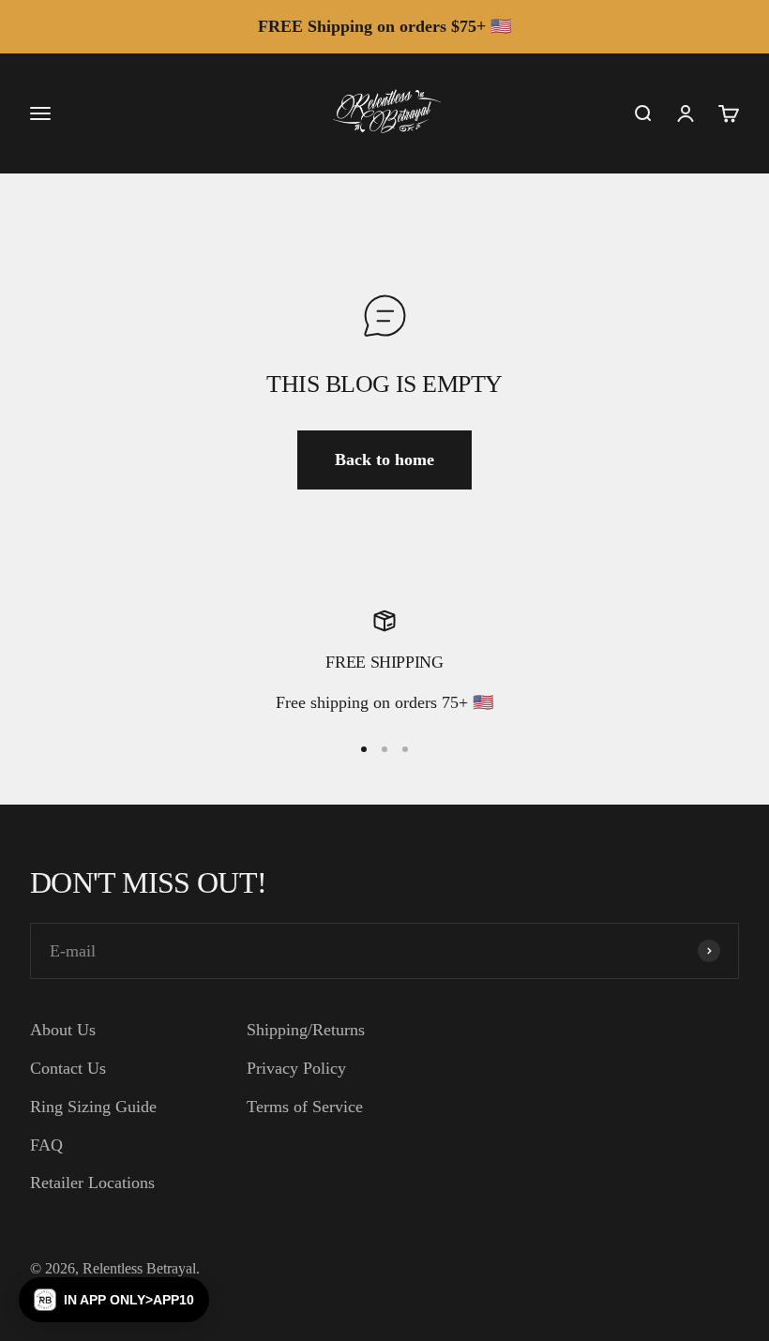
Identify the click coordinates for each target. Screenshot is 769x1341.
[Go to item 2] (384, 749)
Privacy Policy (296, 1068)
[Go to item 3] (405, 749)
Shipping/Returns (306, 1029)
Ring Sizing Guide (93, 1106)
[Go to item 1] (364, 749)
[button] (114, 1299)
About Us (63, 1029)
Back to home (384, 459)
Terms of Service (305, 1106)
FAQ (46, 1145)
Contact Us (68, 1068)
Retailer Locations (92, 1182)
